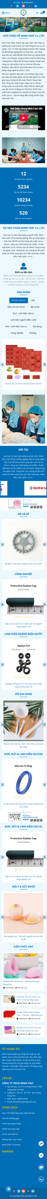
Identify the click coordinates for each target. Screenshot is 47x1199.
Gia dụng (37, 326)
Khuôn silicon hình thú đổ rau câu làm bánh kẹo (23, 385)
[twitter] (17, 6)
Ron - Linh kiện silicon (23, 313)
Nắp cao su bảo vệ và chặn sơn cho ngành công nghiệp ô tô (23, 805)
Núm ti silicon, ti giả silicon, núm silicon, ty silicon (23, 565)
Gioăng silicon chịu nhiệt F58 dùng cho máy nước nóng (23, 685)
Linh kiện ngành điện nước (24, 319)
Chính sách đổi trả (10, 1134)
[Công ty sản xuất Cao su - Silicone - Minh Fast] (23, 13)
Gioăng (32, 332)
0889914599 (28, 2)
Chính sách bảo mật (10, 1129)
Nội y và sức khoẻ (16, 306)
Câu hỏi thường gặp (10, 1118)
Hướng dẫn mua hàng (11, 1139)
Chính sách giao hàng (11, 1123)
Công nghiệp (17, 332)
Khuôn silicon (18, 300)
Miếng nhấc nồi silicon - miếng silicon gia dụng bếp (21, 983)
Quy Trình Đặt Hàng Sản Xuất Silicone (18, 1113)
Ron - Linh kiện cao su (16, 326)
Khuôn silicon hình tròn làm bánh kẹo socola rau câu (29, 1029)
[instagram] (30, 6)
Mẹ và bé (35, 306)
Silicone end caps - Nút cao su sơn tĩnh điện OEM (23, 745)
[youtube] (24, 6)
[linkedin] (36, 6)
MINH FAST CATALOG (11, 1144)
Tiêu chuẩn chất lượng (23, 272)
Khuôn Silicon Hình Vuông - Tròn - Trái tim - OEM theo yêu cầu (30, 1014)
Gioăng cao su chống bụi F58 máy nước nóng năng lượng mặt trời (23, 625)
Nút (33, 300)
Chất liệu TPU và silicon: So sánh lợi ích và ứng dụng (28, 998)
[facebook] (11, 6)
